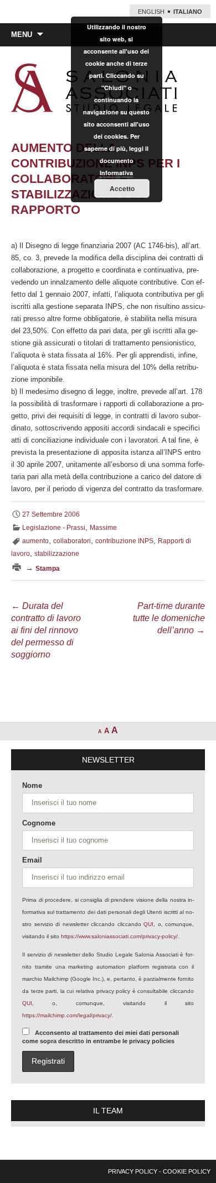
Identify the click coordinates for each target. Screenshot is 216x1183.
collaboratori (72, 541)
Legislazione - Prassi (53, 528)
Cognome (38, 823)
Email (32, 860)
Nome (32, 785)
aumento (35, 541)
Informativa (116, 173)
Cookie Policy (186, 1171)
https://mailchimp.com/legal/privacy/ (67, 1015)
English (151, 11)
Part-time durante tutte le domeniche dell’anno (169, 618)
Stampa (47, 568)
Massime (103, 528)
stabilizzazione (56, 554)
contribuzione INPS (124, 541)
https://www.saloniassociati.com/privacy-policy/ (119, 936)
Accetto (122, 188)
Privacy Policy (132, 1171)
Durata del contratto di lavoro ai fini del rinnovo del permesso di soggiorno (46, 630)
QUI (148, 924)
